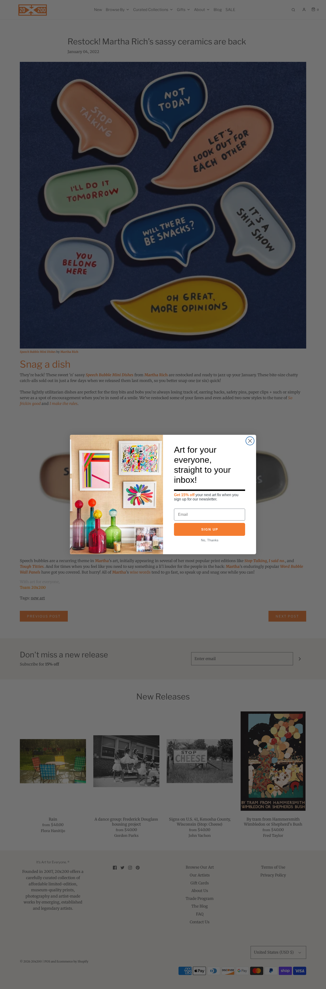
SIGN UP (209, 529)
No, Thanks (209, 540)
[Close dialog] (250, 441)
